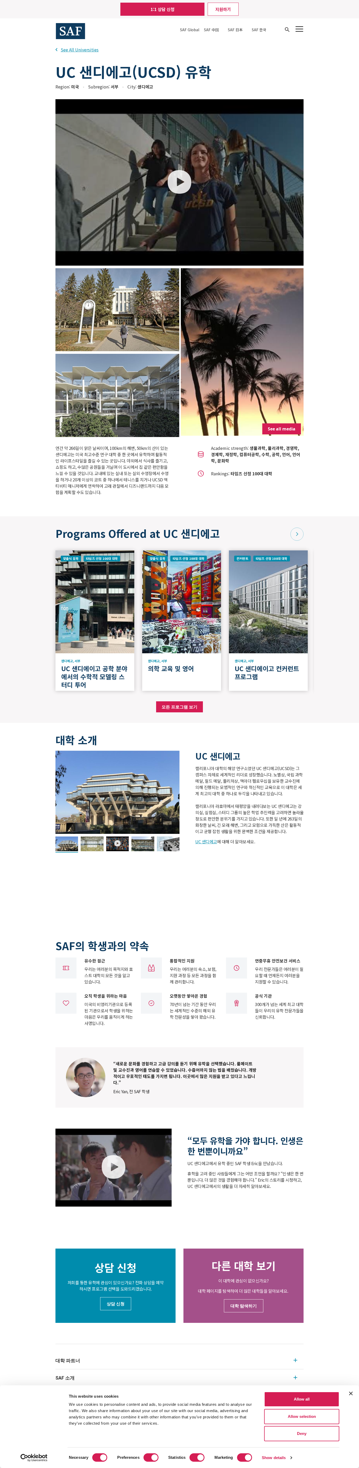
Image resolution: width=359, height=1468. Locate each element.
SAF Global (189, 29)
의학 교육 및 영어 (173, 668)
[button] (297, 534)
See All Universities (80, 49)
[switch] (150, 1457)
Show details (274, 1457)
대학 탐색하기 (243, 1306)
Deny (301, 1433)
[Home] (70, 30)
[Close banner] (351, 1393)
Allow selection (302, 1416)
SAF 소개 (65, 1378)
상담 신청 (116, 1304)
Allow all (302, 1399)
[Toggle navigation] (299, 29)
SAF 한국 (259, 29)
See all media (281, 429)
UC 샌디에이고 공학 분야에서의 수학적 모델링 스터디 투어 (94, 676)
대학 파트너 (67, 1360)
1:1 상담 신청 (163, 9)
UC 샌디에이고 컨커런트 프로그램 (267, 672)
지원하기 (223, 9)
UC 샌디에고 (206, 841)
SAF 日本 (235, 29)
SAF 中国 (211, 29)
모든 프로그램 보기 (179, 707)
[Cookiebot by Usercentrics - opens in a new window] (34, 1458)
